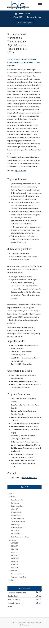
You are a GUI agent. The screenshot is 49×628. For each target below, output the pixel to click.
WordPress (25, 625)
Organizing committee (18, 577)
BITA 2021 (14, 549)
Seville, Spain (13, 596)
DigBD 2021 (15, 558)
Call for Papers (16, 515)
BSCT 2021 (15, 552)
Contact (11, 580)
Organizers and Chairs (26, 62)
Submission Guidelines (18, 521)
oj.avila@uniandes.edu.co (29, 478)
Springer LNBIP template (15, 272)
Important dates (12, 62)
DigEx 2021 (15, 562)
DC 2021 (14, 555)
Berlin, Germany (14, 599)
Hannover (30, 17)
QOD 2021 (14, 568)
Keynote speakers (17, 506)
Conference (12, 497)
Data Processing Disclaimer (20, 537)
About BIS (14, 509)
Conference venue (17, 528)
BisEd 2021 (15, 546)
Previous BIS (15, 534)
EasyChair (33, 266)
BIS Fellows (15, 531)
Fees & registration (17, 500)
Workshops (12, 540)
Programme (15, 503)
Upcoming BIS (26, 22)
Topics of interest (13, 59)
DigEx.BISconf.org (20, 171)
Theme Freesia (30, 622)
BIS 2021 (15, 622)
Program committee (18, 574)
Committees (13, 571)
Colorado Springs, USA (17, 592)
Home (11, 494)
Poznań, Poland (14, 603)
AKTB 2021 (15, 543)
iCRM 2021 (14, 565)
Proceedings (15, 525)
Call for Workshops (17, 518)
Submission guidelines (27, 59)
